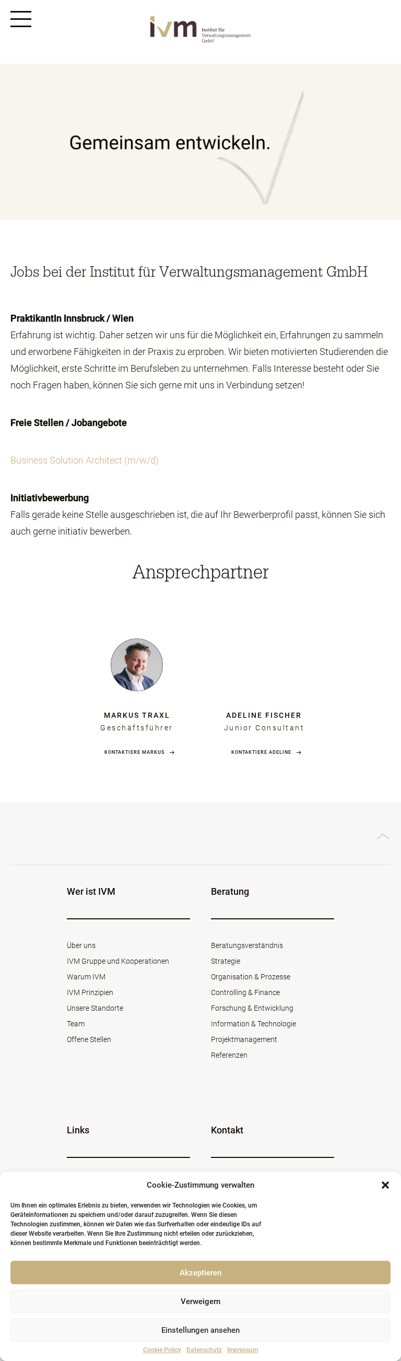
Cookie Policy (162, 1350)
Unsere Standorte (95, 1008)
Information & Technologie (253, 1024)
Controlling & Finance (245, 992)
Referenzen (229, 1055)
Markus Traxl (137, 715)
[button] (385, 1185)
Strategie (225, 961)
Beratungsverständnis (247, 945)
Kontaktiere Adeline (261, 752)
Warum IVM (86, 977)
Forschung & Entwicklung (252, 1008)
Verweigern (200, 1301)
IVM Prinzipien (90, 992)
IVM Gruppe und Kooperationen (118, 961)
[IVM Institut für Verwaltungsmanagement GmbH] (200, 32)
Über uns (81, 945)
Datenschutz (204, 1350)
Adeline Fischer (264, 715)
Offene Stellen (89, 1039)
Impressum (242, 1350)
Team (76, 1024)
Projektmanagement (244, 1039)
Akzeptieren (200, 1272)
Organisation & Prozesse (250, 977)
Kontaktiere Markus (134, 752)
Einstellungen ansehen (200, 1330)
